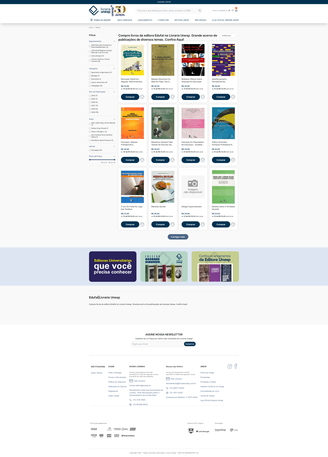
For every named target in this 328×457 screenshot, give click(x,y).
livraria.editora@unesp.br (140, 385)
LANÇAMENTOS (145, 20)
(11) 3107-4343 (176, 393)
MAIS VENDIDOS (124, 20)
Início (91, 27)
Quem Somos (96, 373)
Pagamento (113, 391)
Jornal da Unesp (207, 396)
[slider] (90, 159)
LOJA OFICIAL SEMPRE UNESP (225, 20)
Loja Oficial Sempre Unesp (211, 400)
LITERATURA (163, 20)
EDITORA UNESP (182, 20)
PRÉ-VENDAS (200, 20)
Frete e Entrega (114, 373)
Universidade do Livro (209, 391)
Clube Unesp (113, 396)
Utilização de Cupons (117, 386)
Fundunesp (205, 377)
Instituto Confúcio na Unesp (212, 386)
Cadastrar (189, 344)
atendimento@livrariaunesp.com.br (181, 383)
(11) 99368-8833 (140, 404)
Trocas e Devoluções (117, 377)
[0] (236, 11)
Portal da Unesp (207, 373)
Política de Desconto (117, 382)
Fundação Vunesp (208, 382)
